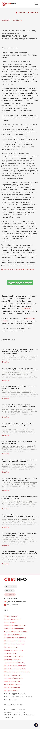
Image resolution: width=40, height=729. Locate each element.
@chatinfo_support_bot (16, 602)
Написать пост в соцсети (14, 641)
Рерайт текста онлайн (13, 675)
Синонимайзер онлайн (13, 678)
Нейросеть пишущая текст (15, 625)
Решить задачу (10, 622)
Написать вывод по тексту (15, 666)
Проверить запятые (12, 659)
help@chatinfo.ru (13, 605)
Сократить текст (10, 616)
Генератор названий (12, 619)
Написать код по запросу (14, 644)
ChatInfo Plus (11, 587)
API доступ (10, 595)
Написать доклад (11, 691)
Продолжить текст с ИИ (13, 650)
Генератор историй (12, 681)
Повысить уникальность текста (17, 672)
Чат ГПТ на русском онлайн (15, 694)
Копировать (7, 269)
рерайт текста (26, 308)
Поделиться (34, 12)
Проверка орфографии (13, 656)
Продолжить (29, 269)
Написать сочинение (12, 635)
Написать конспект (12, 687)
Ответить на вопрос (12, 684)
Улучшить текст (10, 653)
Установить (21, 12)
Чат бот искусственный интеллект (18, 697)
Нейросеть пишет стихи (14, 628)
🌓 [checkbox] (36, 725)
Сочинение (17, 20)
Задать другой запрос (20, 282)
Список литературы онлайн (15, 631)
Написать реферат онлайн (15, 669)
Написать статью (11, 647)
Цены (6, 610)
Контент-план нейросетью (15, 638)
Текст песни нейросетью (14, 663)
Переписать (18, 269)
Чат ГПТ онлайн (10, 700)
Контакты (9, 591)
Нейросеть (5, 20)
